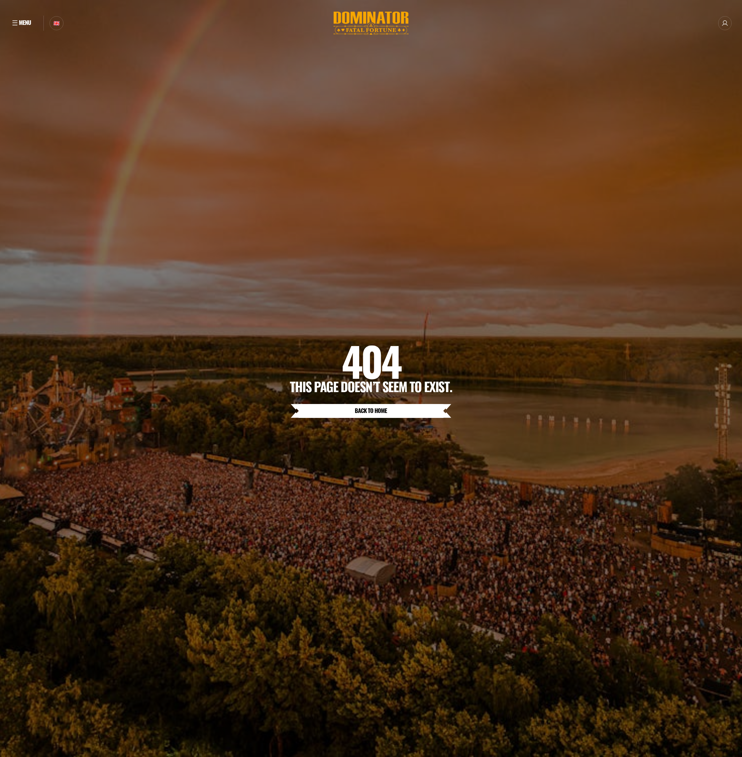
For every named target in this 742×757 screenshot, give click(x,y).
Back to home (371, 410)
